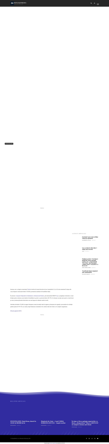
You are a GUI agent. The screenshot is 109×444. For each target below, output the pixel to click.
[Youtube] (98, 439)
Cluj (57, 295)
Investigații (9, 143)
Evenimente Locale (86, 240)
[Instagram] (89, 439)
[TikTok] (92, 439)
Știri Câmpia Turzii (86, 267)
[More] (34, 203)
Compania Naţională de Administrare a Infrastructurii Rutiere (30, 295)
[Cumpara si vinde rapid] (85, 315)
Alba (83, 251)
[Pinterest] (27, 203)
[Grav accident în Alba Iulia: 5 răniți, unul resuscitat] (76, 251)
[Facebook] (20, 203)
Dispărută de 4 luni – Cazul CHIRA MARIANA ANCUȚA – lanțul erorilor (53, 422)
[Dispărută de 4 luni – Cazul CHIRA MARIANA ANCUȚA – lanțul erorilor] (54, 411)
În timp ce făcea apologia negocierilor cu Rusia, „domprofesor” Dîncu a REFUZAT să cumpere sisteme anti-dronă (85, 422)
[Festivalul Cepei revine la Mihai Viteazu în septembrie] (76, 240)
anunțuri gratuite (53, 443)
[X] (23, 203)
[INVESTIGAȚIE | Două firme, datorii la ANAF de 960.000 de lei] (23, 411)
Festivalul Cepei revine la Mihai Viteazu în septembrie (90, 237)
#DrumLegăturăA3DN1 (16, 311)
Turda (28, 289)
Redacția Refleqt (26, 143)
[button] (91, 3)
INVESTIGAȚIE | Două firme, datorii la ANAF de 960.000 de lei (23, 422)
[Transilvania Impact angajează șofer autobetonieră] (76, 274)
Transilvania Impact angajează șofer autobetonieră (90, 271)
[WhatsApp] (30, 203)
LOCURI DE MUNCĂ (86, 274)
